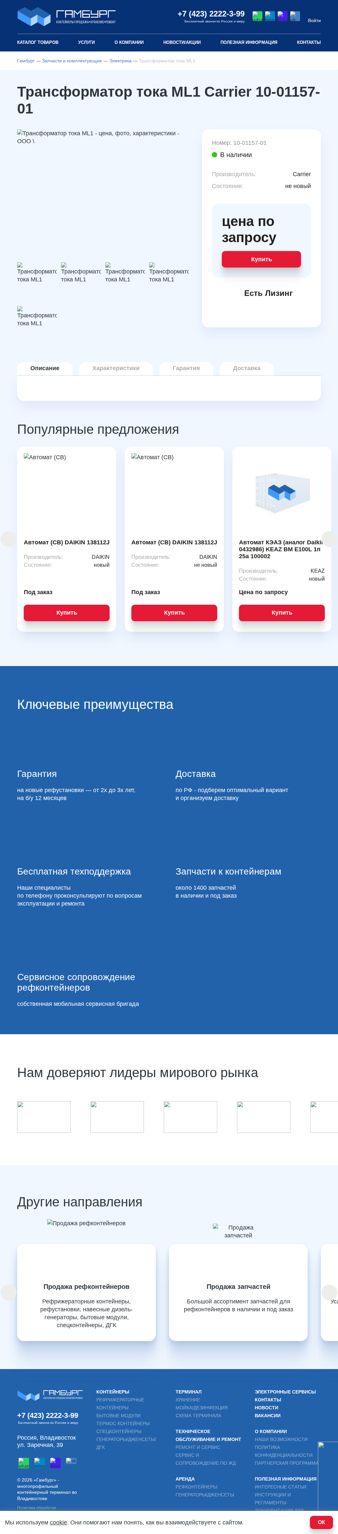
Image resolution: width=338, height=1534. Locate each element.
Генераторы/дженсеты (205, 1494)
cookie (58, 1522)
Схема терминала (198, 1415)
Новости (266, 1407)
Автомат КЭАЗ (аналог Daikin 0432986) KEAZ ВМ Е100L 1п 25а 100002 (282, 549)
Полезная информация (286, 1479)
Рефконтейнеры (196, 1486)
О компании (129, 42)
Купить (261, 259)
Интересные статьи (280, 1486)
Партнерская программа (287, 1463)
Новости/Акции (182, 42)
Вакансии (268, 1415)
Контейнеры (112, 1391)
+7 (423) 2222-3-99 (211, 13)
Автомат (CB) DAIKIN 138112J (67, 542)
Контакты (309, 42)
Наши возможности (281, 1439)
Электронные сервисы (285, 1391)
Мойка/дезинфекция (202, 1407)
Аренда (185, 1479)
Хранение (188, 1399)
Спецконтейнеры (118, 1431)
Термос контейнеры (123, 1423)
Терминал (189, 1391)
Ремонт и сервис (198, 1447)
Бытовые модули (118, 1415)
